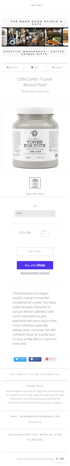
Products (21, 374)
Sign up (40, 5)
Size (35, 205)
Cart (36, 68)
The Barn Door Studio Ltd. (35, 91)
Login (33, 5)
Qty (44, 231)
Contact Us (35, 422)
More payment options (35, 273)
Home (12, 374)
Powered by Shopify (46, 459)
